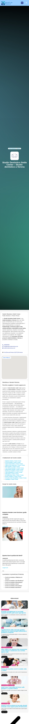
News (2, 609)
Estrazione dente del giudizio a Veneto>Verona (15, 477)
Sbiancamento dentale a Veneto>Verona (14, 469)
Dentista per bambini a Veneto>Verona (14, 470)
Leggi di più (5, 526)
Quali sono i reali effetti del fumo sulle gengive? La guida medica (12, 687)
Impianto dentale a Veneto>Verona (13, 460)
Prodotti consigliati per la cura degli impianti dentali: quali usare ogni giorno (13, 612)
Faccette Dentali (4, 703)
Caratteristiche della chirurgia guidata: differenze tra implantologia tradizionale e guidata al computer (14, 631)
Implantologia (6, 609)
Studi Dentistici (12, 148)
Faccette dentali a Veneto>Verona (13, 462)
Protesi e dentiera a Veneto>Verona (13, 476)
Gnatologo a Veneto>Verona (11, 479)
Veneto (18, 148)
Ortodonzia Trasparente (8, 647)
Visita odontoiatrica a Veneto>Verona (13, 472)
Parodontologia (4, 685)
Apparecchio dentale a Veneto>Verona (14, 463)
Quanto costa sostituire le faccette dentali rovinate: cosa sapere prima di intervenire (14, 706)
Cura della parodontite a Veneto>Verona (14, 468)
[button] (22, 3)
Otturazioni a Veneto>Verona (12, 473)
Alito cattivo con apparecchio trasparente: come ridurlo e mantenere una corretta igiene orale (14, 651)
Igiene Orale (9, 685)
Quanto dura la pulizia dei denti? (12, 555)
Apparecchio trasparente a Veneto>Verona (15, 465)
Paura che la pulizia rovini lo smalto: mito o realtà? (14, 669)
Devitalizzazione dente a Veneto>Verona (14, 475)
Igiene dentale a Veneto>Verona (12, 466)
